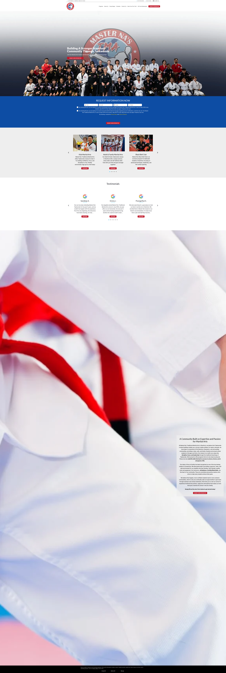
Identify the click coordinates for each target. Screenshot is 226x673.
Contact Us (124, 6)
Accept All (104, 670)
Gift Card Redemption (142, 6)
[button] (68, 152)
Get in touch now (140, 0)
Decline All (113, 670)
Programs (101, 6)
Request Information (154, 6)
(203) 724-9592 (148, 0)
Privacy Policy (95, 668)
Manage (122, 670)
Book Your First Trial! (132, 6)
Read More (85, 216)
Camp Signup (112, 6)
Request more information (75, 58)
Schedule (118, 6)
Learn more (84, 168)
